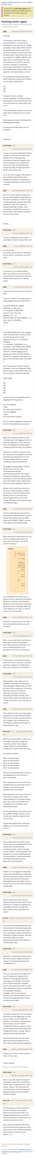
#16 (31, 838)
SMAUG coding (6, 4)
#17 (31, 867)
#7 (31, 433)
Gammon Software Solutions (11, 2)
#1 (31, 149)
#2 (31, 191)
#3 (31, 233)
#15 (4, 735)
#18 (31, 895)
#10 (31, 617)
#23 (31, 1049)
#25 (4, 1104)
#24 (31, 1075)
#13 (31, 677)
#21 (31, 970)
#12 (31, 656)
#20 (31, 952)
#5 (31, 267)
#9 (31, 532)
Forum (24, 2)
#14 (31, 709)
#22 (31, 1010)
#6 (31, 287)
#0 (31, 31)
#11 (31, 636)
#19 (4, 921)
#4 (31, 246)
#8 (31, 509)
